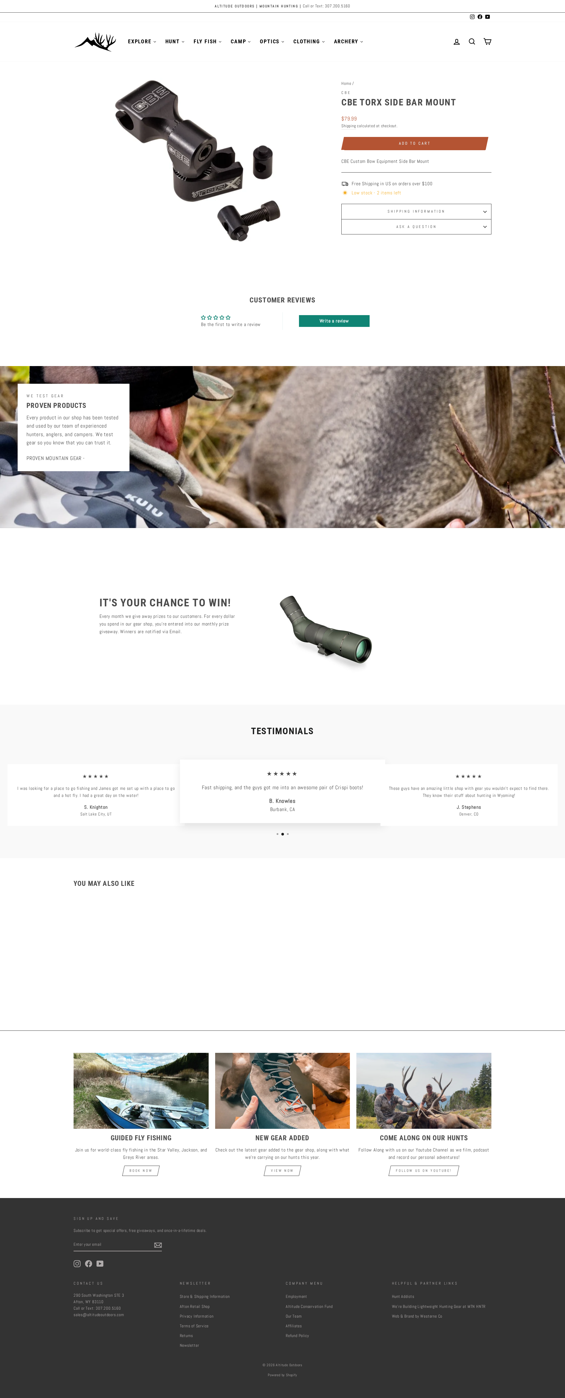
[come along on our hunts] (423, 1091)
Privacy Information (197, 1316)
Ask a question (416, 226)
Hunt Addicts (403, 1296)
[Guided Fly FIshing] (141, 1091)
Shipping (348, 125)
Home (346, 83)
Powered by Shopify (282, 1375)
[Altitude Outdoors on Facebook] (88, 1263)
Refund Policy (297, 1335)
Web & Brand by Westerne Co (417, 1316)
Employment (296, 1296)
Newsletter (189, 1345)
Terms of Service (194, 1325)
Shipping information (416, 211)
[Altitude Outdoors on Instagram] (77, 1263)
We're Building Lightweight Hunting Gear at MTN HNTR (439, 1306)
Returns (186, 1335)
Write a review (334, 321)
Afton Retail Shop (195, 1306)
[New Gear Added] (282, 1091)
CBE (346, 92)
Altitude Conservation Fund (309, 1306)
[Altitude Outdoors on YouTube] (100, 1263)
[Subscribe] (158, 1245)
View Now (282, 1170)
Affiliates (294, 1325)
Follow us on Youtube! (424, 1170)
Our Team (294, 1316)
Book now (140, 1170)
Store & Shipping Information (205, 1296)
